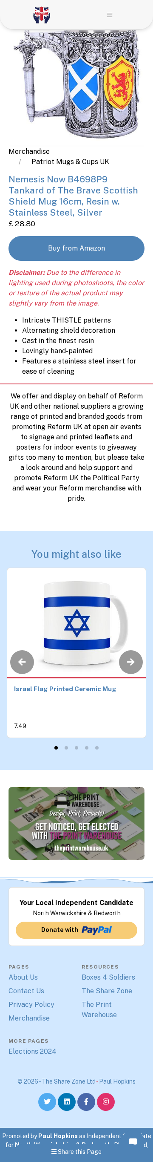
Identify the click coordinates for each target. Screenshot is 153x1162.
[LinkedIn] (67, 1102)
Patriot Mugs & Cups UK (70, 162)
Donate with (59, 929)
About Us (23, 977)
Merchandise (29, 151)
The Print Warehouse (99, 1010)
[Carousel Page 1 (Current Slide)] (56, 748)
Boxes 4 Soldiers (108, 977)
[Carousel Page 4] (87, 748)
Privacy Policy (31, 1005)
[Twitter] (47, 1102)
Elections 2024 (32, 1051)
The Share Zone (107, 991)
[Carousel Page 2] (66, 748)
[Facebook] (86, 1102)
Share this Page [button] (79, 1151)
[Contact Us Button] (132, 1141)
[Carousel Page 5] (97, 748)
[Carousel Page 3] (76, 748)
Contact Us (26, 991)
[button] (109, 15)
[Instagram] (106, 1102)
